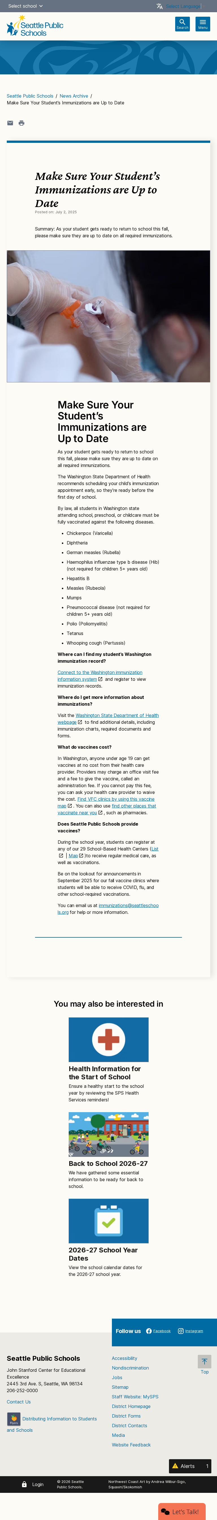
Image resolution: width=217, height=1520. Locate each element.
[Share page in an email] (10, 123)
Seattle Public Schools (30, 96)
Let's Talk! (185, 1511)
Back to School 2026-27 (108, 1163)
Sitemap (120, 1387)
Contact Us (19, 1402)
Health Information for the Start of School (105, 1073)
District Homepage (131, 1406)
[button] (41, 6)
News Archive (74, 96)
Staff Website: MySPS (135, 1397)
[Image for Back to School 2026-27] (109, 1134)
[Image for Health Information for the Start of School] (109, 1039)
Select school (22, 6)
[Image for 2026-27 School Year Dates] (109, 1221)
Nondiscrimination (130, 1368)
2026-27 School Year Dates (103, 1254)
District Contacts (129, 1425)
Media (118, 1435)
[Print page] (21, 123)
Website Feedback (131, 1445)
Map (73, 855)
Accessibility (124, 1358)
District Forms (126, 1416)
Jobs (117, 1377)
